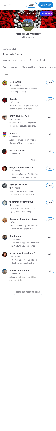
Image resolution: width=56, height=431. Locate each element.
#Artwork (28, 194)
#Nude (34, 277)
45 (14, 60)
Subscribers (7, 60)
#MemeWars (14, 88)
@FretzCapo (21, 277)
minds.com (30, 208)
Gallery (14, 67)
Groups (42, 67)
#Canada (20, 109)
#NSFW (12, 123)
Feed (5, 67)
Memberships (28, 67)
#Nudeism (22, 280)
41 (31, 60)
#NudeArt (13, 280)
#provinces (33, 109)
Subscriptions (23, 60)
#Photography (15, 194)
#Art (29, 277)
